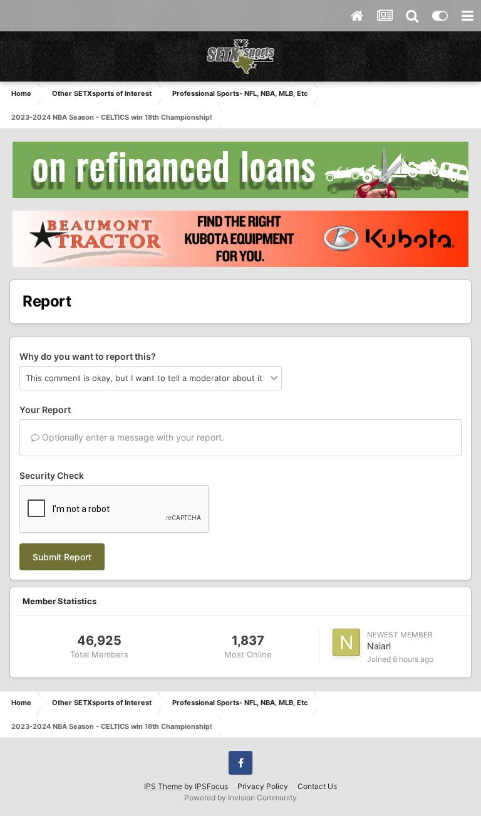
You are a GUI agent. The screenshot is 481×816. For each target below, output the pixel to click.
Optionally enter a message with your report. (131, 437)
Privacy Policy (262, 786)
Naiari (379, 646)
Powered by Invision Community (240, 797)
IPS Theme (163, 786)
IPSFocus (211, 786)
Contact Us (317, 786)
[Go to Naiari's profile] (346, 642)
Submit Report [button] (62, 557)
